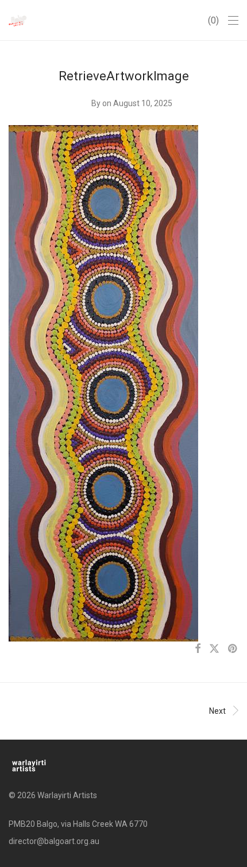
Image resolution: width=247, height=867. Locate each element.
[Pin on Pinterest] (233, 649)
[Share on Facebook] (197, 649)
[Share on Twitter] (214, 649)
